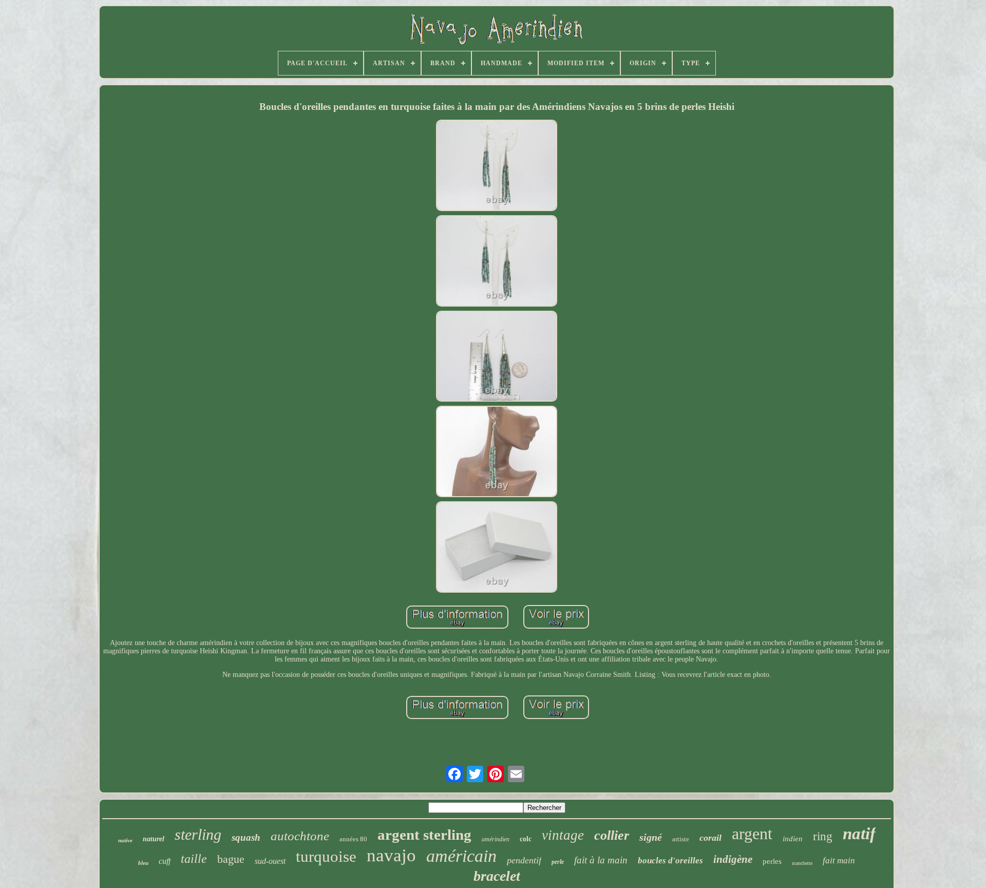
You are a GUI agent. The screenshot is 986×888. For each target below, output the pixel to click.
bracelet (496, 876)
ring (822, 836)
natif (859, 833)
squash (246, 837)
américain (461, 855)
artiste (680, 839)
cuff (164, 861)
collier (611, 835)
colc (526, 839)
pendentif (524, 860)
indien (793, 839)
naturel (153, 839)
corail (710, 838)
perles (772, 861)
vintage (563, 835)
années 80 (353, 839)
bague (230, 859)
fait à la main (601, 860)
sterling (198, 834)
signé (650, 837)
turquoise (326, 856)
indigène (732, 859)
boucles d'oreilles (670, 860)
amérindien (495, 839)
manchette (802, 863)
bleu (143, 863)
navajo (391, 855)
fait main (839, 860)
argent (752, 833)
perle (558, 861)
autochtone (300, 836)
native (125, 840)
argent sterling (424, 834)
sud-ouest (270, 861)
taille (194, 858)
